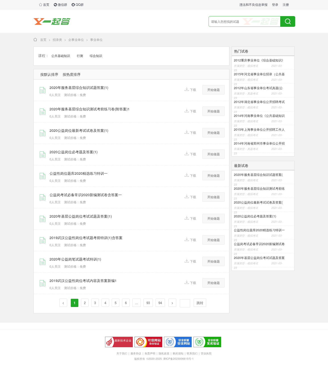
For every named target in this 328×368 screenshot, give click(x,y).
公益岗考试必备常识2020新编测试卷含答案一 (86, 194)
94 (160, 302)
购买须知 (178, 353)
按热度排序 (72, 74)
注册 (286, 4)
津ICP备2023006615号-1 (178, 358)
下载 (193, 89)
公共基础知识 (60, 56)
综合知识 (96, 56)
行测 (80, 56)
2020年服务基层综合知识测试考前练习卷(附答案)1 (90, 108)
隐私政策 (164, 353)
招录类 (57, 39)
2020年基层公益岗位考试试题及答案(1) (81, 216)
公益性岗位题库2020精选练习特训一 (79, 173)
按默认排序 (49, 74)
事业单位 (96, 39)
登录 (275, 4)
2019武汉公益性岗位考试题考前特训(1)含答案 (86, 237)
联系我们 (192, 353)
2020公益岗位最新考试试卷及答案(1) (79, 130)
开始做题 (213, 89)
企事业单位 (76, 39)
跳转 (200, 302)
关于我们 (121, 353)
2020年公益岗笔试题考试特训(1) (75, 259)
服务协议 (136, 353)
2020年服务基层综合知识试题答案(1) (79, 87)
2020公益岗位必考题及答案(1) (74, 151)
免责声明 (150, 353)
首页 (45, 4)
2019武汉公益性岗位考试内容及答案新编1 (83, 280)
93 (148, 302)
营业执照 (206, 353)
